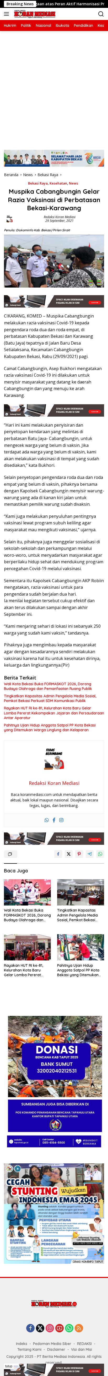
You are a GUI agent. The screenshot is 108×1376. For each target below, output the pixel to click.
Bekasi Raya (38, 183)
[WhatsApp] (69, 1328)
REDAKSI (84, 1343)
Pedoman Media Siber (52, 1343)
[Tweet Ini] (69, 854)
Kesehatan (58, 183)
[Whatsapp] (46, 820)
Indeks (21, 1343)
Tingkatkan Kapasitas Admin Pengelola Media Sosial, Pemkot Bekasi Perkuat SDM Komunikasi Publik (50, 698)
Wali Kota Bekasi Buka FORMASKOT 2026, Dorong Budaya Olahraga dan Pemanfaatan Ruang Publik (48, 686)
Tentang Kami (29, 1349)
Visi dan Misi (81, 1349)
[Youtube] (59, 1328)
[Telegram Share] (90, 854)
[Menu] (7, 13)
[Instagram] (61, 820)
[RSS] (79, 1328)
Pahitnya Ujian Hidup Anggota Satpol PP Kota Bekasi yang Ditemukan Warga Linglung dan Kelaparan (50, 727)
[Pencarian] (101, 14)
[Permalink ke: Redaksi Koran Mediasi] (9, 218)
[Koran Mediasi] (34, 14)
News (73, 183)
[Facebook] (54, 820)
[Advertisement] (54, 88)
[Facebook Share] (58, 854)
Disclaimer (56, 1349)
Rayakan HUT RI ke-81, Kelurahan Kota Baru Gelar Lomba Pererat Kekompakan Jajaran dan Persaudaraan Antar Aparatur (54, 713)
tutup (8, 1366)
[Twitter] (40, 1328)
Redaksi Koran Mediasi (59, 217)
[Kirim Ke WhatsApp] (100, 854)
